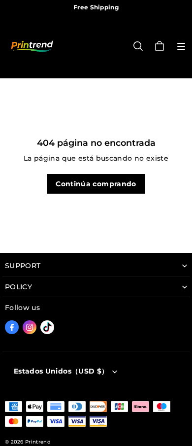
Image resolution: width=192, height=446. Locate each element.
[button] (181, 46)
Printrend (38, 442)
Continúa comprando (96, 183)
